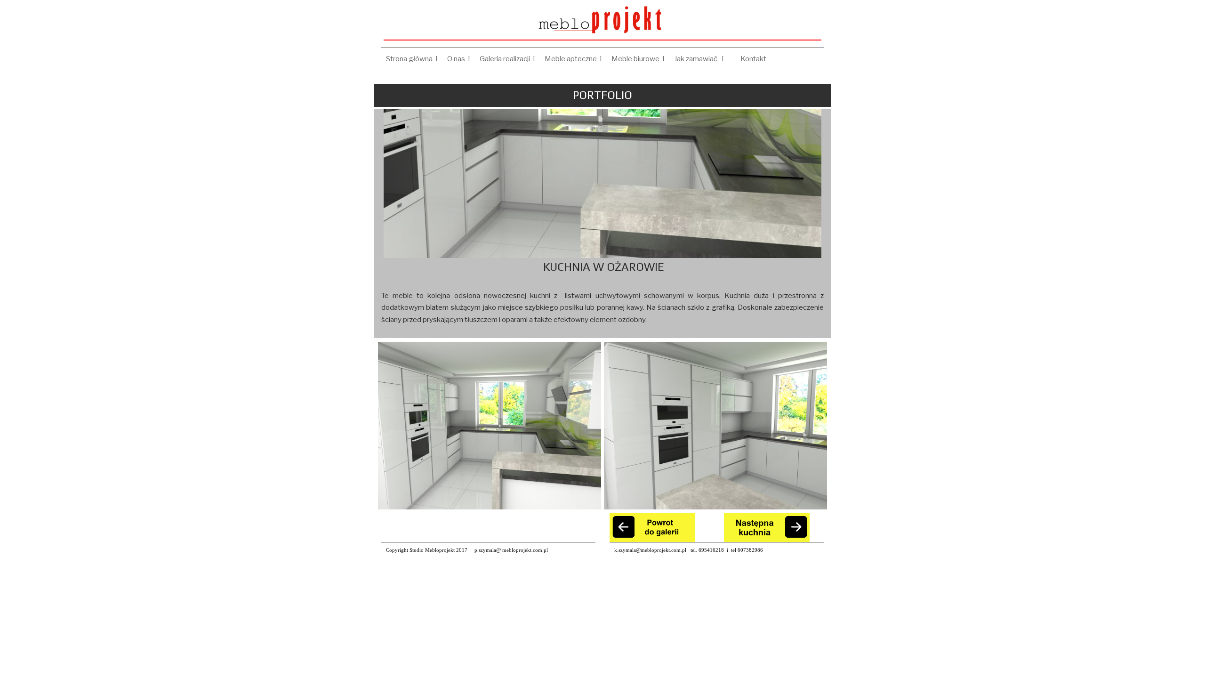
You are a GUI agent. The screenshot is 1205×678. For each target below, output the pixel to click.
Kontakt (754, 59)
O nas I (458, 59)
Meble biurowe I (638, 59)
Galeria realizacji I (507, 59)
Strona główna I (412, 59)
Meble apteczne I (573, 59)
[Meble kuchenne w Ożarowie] (489, 425)
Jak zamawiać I (702, 59)
